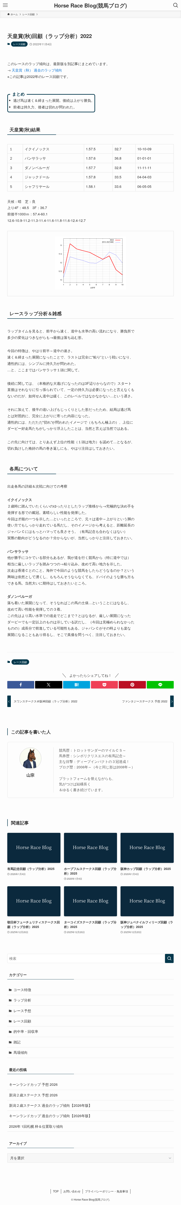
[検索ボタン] (175, 5)
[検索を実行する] (169, 958)
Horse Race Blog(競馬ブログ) (90, 5)
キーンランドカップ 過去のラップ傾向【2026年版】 (50, 1115)
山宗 (30, 775)
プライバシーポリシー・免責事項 (106, 1191)
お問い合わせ (72, 1191)
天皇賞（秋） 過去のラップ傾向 (37, 70)
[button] (20, 684)
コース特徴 (22, 989)
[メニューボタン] (5, 5)
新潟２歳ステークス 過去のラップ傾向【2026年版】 (50, 1105)
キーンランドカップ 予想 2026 (33, 1084)
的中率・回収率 (25, 1031)
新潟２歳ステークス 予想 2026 (33, 1095)
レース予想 (22, 1010)
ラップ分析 (22, 1000)
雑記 (17, 1042)
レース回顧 (19, 44)
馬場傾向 (20, 1052)
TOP (56, 1191)
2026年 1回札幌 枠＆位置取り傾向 (36, 1126)
